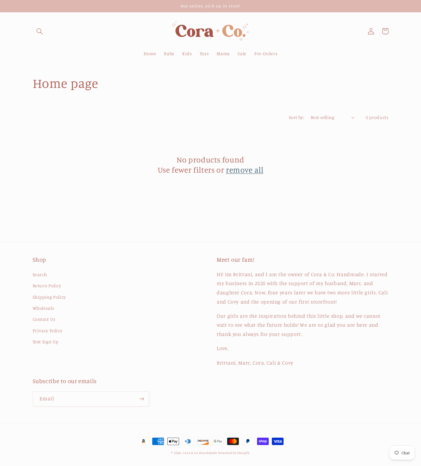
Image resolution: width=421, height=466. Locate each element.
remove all (244, 169)
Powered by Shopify (234, 453)
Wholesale (44, 308)
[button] (40, 31)
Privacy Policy (48, 330)
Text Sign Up (46, 341)
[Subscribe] (141, 399)
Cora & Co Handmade (199, 453)
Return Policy (47, 285)
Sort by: (296, 117)
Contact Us (44, 319)
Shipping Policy (49, 297)
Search (40, 274)
